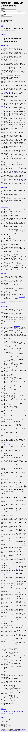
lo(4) (20, 322)
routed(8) (11, 713)
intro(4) (3, 713)
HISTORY (3, 717)
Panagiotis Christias (22, 730)
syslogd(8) (20, 181)
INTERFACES (4, 306)
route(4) (3, 302)
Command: (3, 8)
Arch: (21, 11)
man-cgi (14, 730)
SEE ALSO (3, 709)
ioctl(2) (22, 297)
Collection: (3, 14)
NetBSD (23, 729)
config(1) (17, 172)
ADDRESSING (4, 207)
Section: (3, 11)
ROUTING (3, 273)
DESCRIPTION (4, 45)
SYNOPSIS (3, 34)
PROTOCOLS (4, 187)
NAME (2, 26)
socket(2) (7, 92)
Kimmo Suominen (4, 730)
